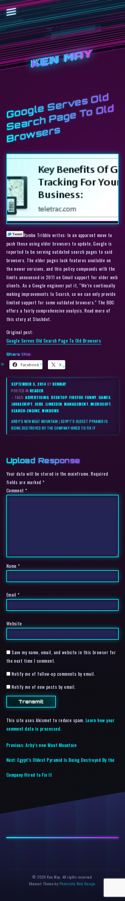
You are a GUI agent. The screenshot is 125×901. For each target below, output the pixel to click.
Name (13, 565)
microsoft (100, 404)
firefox (76, 397)
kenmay (59, 384)
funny (90, 397)
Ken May (62, 59)
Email (13, 594)
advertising (37, 397)
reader (37, 391)
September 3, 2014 (29, 384)
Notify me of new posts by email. (44, 686)
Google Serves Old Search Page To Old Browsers (53, 340)
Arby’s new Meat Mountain (34, 421)
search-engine (25, 411)
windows (50, 411)
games (104, 397)
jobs (39, 404)
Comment (16, 490)
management (76, 404)
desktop (59, 397)
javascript (21, 404)
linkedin (54, 404)
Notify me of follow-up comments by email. (53, 673)
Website (14, 623)
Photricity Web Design (77, 883)
